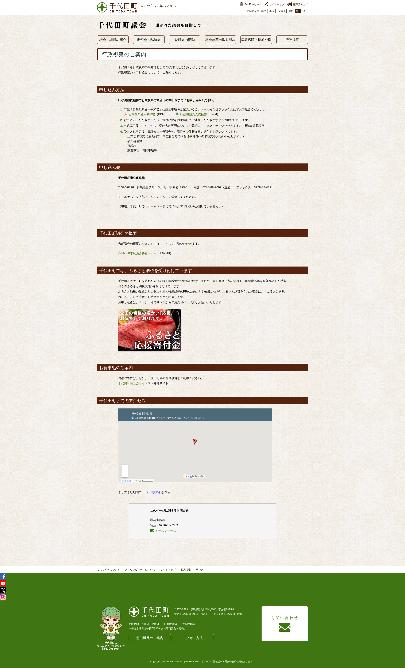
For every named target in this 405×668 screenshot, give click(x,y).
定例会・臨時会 (149, 40)
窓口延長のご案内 (149, 638)
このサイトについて (108, 569)
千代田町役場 (151, 492)
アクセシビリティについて (140, 569)
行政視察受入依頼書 (142, 114)
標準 (263, 11)
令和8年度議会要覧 (135, 253)
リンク (199, 569)
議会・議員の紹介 (112, 40)
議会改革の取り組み (220, 40)
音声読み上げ (300, 4)
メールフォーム (165, 530)
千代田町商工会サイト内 (134, 383)
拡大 (271, 11)
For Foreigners (253, 4)
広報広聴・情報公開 (256, 40)
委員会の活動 (184, 40)
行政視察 (292, 40)
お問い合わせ (284, 618)
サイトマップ (276, 4)
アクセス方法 (193, 638)
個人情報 (186, 569)
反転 (304, 11)
